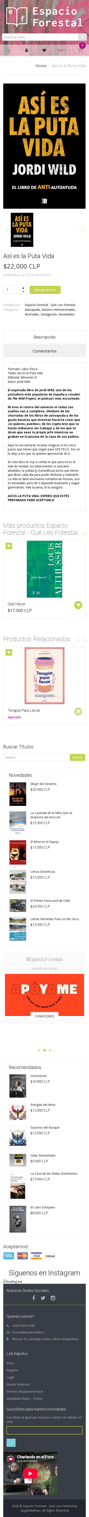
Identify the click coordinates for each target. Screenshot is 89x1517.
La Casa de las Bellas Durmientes (53, 1173)
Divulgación (49, 314)
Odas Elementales (43, 1155)
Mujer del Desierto (43, 784)
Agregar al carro (45, 290)
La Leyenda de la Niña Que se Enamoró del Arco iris (51, 815)
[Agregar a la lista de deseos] (9, 546)
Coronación (38, 1076)
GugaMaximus (31, 1510)
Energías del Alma (42, 1105)
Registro (12, 1370)
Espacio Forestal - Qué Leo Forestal (50, 305)
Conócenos (44, 1016)
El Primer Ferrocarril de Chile (50, 901)
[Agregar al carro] (78, 605)
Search (77, 757)
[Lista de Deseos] (44, 51)
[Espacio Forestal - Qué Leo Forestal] (44, 16)
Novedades (67, 314)
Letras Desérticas (42, 872)
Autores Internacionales (58, 309)
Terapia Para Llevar (24, 710)
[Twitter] (43, 1298)
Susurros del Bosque (44, 1127)
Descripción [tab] (44, 337)
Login (10, 1377)
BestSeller (32, 314)
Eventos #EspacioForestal (24, 1391)
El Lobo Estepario (42, 1207)
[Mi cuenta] (26, 50)
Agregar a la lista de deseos (27, 275)
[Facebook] (34, 1298)
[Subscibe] (11, 1443)
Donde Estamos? (18, 1384)
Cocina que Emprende (26, 604)
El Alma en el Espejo (44, 842)
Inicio (10, 1363)
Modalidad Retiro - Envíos (24, 1399)
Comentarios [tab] (45, 351)
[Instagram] (53, 1298)
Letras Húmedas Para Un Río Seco (54, 919)
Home (40, 65)
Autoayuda (32, 309)
